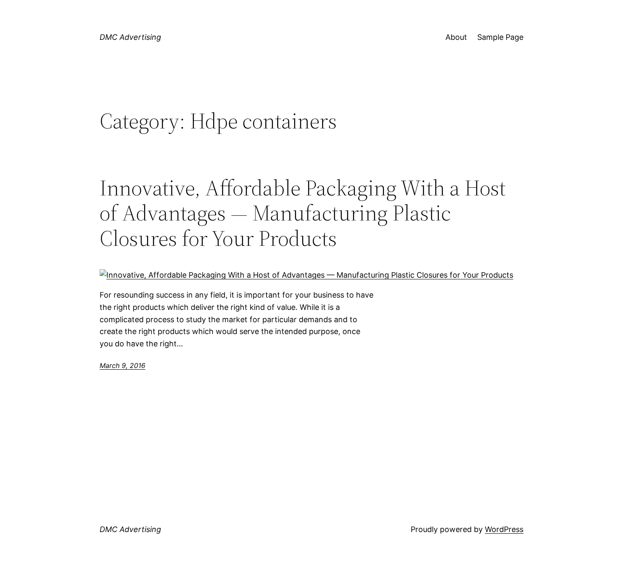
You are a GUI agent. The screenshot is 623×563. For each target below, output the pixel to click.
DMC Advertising (130, 37)
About (456, 37)
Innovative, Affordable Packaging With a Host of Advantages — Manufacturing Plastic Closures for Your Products (303, 213)
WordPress (504, 529)
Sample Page (500, 37)
